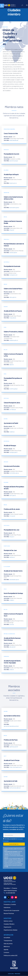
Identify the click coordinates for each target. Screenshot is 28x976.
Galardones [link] (7, 907)
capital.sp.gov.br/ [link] (14, 746)
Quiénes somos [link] (8, 921)
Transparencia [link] (8, 940)
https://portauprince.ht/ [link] (16, 767)
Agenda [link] (6, 949)
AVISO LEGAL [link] (11, 973)
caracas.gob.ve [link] (13, 252)
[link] (2, 6)
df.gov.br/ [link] (12, 230)
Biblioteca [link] (7, 946)
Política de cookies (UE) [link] (10, 955)
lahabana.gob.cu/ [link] (14, 340)
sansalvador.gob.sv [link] (14, 579)
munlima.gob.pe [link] (13, 388)
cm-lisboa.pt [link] (13, 409)
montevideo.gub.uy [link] (14, 473)
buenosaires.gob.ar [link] (14, 207)
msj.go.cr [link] (12, 536)
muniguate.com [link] (13, 275)
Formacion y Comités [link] (10, 904)
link (7, 866)
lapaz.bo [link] (12, 364)
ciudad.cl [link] (12, 600)
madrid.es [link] (12, 431)
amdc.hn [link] (12, 669)
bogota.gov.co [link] (13, 183)
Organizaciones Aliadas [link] (10, 930)
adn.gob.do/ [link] (13, 647)
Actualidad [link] (7, 937)
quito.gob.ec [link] (13, 495)
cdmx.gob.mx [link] (13, 297)
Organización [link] (7, 927)
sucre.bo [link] (12, 624)
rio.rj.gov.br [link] (12, 516)
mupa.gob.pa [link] (13, 317)
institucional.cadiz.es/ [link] (15, 788)
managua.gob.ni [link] (13, 452)
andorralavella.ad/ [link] (14, 140)
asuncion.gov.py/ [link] (14, 160)
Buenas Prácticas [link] (9, 913)
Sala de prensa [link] (8, 943)
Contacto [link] (6, 952)
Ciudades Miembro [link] (9, 924)
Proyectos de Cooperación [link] (11, 910)
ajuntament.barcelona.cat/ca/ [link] (11, 726)
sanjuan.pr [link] (12, 557)
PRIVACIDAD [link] (17, 973)
